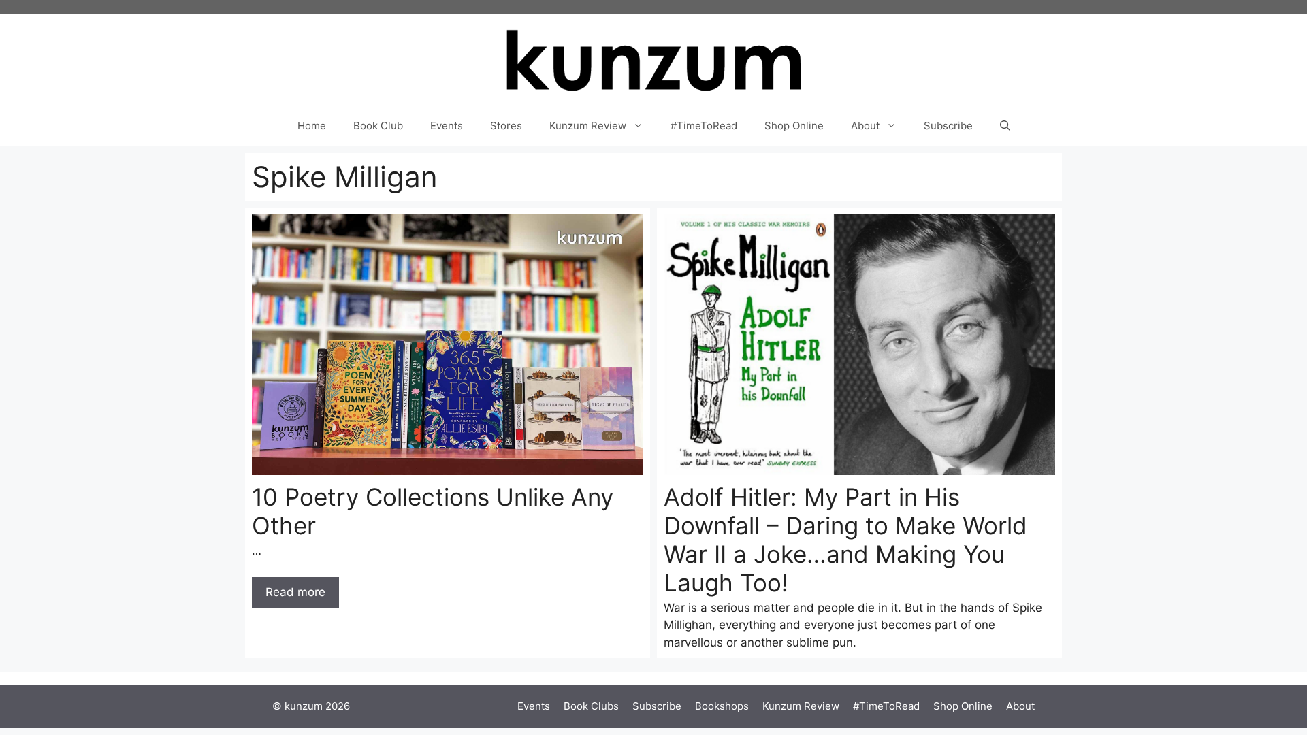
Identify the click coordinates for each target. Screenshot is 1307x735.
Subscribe (948, 125)
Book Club (378, 125)
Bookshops (722, 706)
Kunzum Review (587, 125)
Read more (295, 592)
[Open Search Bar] (1005, 125)
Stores (506, 125)
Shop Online (794, 125)
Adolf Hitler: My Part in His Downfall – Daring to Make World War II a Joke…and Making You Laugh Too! (845, 540)
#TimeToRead (704, 125)
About (865, 125)
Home (311, 125)
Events (446, 125)
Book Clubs (591, 706)
